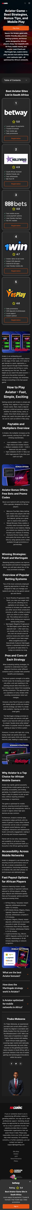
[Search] (25, 3)
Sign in (16, 1206)
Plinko (16, 1161)
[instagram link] (20, 1064)
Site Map (16, 1151)
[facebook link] (11, 1064)
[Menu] (29, 3)
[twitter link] (16, 1064)
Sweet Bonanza (16, 1158)
